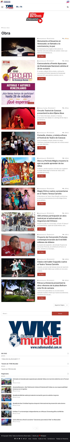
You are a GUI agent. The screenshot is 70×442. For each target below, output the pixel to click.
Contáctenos (51, 438)
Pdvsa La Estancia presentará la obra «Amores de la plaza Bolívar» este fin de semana (52, 285)
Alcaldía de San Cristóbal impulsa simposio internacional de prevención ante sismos (39, 403)
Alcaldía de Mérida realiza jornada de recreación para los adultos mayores (36, 395)
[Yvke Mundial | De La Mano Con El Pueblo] (14, 7)
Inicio (4, 27)
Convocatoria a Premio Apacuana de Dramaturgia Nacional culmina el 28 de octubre (52, 66)
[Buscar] (68, 8)
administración (42, 38)
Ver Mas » (41, 56)
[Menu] (2, 8)
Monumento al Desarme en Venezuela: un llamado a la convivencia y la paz (49, 43)
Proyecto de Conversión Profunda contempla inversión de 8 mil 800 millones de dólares (52, 239)
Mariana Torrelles (43, 108)
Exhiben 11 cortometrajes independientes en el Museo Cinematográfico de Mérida (38, 411)
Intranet (35, 438)
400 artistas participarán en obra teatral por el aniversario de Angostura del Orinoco (51, 218)
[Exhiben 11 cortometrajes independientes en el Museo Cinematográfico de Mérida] (6, 414)
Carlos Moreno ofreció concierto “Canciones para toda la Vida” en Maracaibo (37, 419)
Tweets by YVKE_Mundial (8, 369)
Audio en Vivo (42, 438)
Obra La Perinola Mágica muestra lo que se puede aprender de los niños (52, 163)
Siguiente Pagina (59, 305)
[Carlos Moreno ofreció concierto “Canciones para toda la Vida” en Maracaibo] (6, 422)
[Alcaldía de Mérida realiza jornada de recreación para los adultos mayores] (6, 397)
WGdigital (43, 436)
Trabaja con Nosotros (62, 438)
